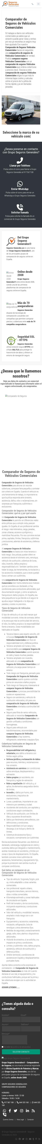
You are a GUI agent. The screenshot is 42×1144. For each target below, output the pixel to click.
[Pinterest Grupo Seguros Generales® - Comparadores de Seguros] (36, 1139)
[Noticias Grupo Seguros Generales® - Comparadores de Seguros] (33, 1111)
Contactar (30, 1120)
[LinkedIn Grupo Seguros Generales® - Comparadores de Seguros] (27, 1111)
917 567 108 (9, 1102)
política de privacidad (21, 1047)
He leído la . (17, 1047)
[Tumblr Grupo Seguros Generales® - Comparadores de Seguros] (33, 1139)
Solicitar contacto (21, 1052)
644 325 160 (24, 1102)
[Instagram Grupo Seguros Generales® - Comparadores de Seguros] (21, 1111)
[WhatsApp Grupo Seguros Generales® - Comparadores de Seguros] (4, 1111)
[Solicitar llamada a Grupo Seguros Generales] (5, 1115)
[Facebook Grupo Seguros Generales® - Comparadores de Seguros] (10, 1111)
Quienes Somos (8, 1120)
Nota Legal (20, 1120)
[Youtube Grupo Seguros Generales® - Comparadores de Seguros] (30, 1139)
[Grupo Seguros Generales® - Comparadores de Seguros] (10, 5)
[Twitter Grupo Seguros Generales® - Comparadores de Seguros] (15, 1111)
